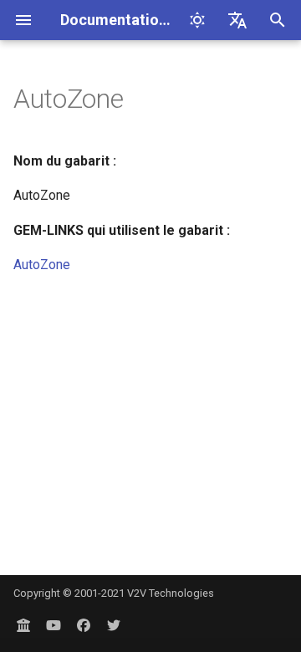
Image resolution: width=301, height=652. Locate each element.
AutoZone (41, 265)
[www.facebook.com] (83, 625)
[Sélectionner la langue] (237, 20)
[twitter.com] (113, 625)
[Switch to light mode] (197, 20)
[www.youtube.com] (53, 625)
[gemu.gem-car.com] (23, 625)
